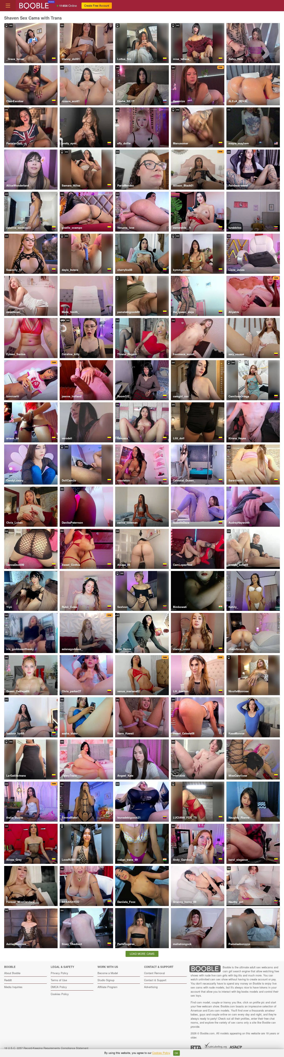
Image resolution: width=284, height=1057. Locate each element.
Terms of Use (59, 980)
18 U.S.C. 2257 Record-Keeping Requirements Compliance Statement (46, 1048)
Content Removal (154, 973)
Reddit (8, 980)
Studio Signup (106, 980)
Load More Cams (142, 954)
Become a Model (108, 973)
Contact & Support (155, 980)
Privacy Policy (59, 973)
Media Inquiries (13, 987)
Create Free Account (96, 5)
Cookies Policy (60, 994)
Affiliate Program (107, 987)
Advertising (151, 987)
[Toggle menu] (8, 5)
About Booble (12, 973)
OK (176, 1053)
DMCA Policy (59, 987)
